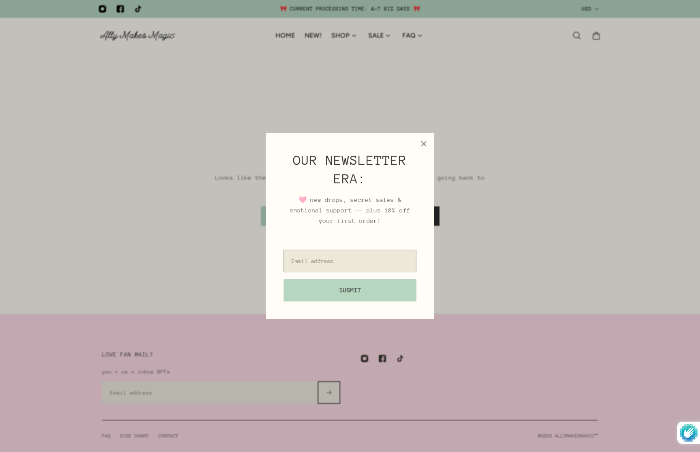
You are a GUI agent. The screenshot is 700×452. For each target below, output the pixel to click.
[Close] (423, 143)
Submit (350, 289)
